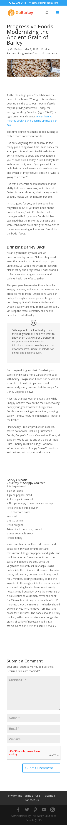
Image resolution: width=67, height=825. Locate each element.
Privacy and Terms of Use (24, 795)
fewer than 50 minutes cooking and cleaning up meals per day (32, 121)
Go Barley (16, 49)
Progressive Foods (29, 53)
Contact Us (32, 800)
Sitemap (49, 795)
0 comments (50, 53)
